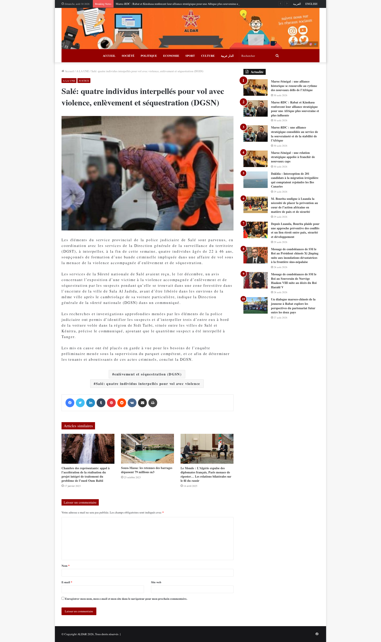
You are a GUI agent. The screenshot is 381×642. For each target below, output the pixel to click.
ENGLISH (311, 4)
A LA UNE (82, 71)
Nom (66, 565)
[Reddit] (121, 402)
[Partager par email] (142, 402)
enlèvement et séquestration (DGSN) (148, 374)
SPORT (190, 55)
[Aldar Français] (190, 28)
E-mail (67, 582)
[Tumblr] (101, 402)
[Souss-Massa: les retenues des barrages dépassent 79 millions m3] (147, 449)
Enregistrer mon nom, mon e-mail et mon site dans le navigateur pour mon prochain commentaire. (126, 598)
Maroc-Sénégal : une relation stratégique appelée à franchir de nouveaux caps (293, 157)
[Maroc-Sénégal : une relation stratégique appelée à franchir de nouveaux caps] (255, 159)
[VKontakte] (132, 402)
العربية (297, 4)
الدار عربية (227, 55)
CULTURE (208, 55)
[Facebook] (69, 402)
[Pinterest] (111, 402)
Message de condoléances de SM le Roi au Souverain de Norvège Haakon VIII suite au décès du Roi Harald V (294, 280)
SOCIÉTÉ (128, 55)
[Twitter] (80, 402)
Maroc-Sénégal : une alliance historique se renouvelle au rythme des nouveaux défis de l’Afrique (294, 85)
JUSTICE (84, 80)
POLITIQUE (149, 55)
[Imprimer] (152, 402)
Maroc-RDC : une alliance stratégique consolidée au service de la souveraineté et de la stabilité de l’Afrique (294, 134)
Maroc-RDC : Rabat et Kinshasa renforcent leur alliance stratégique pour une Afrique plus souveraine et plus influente (186, 4)
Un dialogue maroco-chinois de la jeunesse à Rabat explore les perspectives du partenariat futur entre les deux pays (293, 306)
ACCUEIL (109, 55)
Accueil (69, 71)
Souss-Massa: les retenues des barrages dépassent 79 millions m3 (146, 469)
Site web (156, 582)
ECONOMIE (171, 55)
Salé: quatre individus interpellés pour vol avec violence (148, 383)
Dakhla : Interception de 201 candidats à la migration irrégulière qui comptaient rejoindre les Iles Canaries (294, 180)
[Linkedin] (90, 402)
